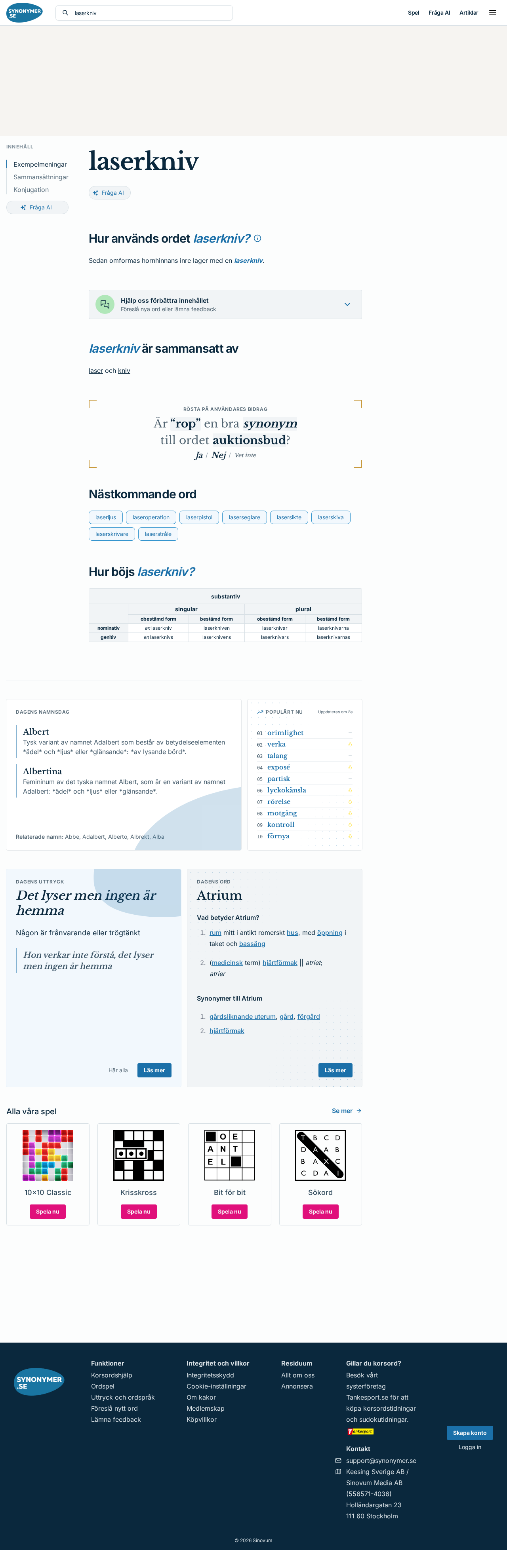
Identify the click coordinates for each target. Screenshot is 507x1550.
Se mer (342, 1111)
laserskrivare (111, 533)
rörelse (278, 801)
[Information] (257, 238)
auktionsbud (249, 440)
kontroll (281, 824)
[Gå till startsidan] (24, 13)
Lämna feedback (116, 1419)
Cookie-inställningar (216, 1386)
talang (277, 756)
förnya (278, 836)
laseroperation (151, 517)
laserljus (105, 517)
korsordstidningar (389, 1408)
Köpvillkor (202, 1419)
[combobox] (150, 12)
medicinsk (227, 963)
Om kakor (201, 1397)
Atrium (219, 895)
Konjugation (31, 190)
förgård (308, 1016)
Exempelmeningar (40, 164)
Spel (413, 12)
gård (287, 1016)
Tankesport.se (367, 1397)
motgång (282, 813)
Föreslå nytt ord (114, 1408)
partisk (278, 779)
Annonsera (297, 1386)
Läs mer (154, 1070)
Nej (218, 455)
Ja (198, 455)
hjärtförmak (280, 963)
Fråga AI (439, 12)
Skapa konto (470, 1432)
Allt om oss (297, 1375)
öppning (330, 932)
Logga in (470, 1447)
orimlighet (285, 733)
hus (292, 932)
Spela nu (47, 1211)
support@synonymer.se (381, 1461)
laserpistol (199, 517)
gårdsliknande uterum (243, 1016)
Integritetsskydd (210, 1375)
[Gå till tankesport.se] (381, 1431)
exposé (278, 767)
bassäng (252, 944)
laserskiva (331, 517)
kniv (124, 370)
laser (96, 370)
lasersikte (289, 517)
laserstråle (158, 533)
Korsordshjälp (111, 1375)
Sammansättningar (41, 177)
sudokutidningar (383, 1419)
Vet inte (245, 455)
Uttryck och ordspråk (123, 1397)
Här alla (118, 1070)
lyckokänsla (286, 790)
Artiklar (468, 12)
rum (215, 932)
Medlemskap (206, 1408)
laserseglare (244, 517)
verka (276, 744)
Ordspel (102, 1386)
